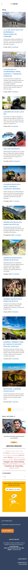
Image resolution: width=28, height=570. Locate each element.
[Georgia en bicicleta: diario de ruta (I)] (14, 288)
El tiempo (12, 453)
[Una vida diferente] (14, 138)
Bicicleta (12, 451)
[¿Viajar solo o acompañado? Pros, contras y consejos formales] (14, 59)
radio (5, 457)
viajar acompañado (19, 459)
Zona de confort (14, 468)
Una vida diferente (12, 149)
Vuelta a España (21, 463)
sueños (4, 459)
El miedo (6, 453)
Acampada (7, 451)
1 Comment (16, 201)
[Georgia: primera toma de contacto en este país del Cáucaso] (14, 328)
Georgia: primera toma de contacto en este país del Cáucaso (13, 344)
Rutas (10, 457)
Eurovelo (22, 453)
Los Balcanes (15, 455)
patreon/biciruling (23, 564)
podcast (21, 455)
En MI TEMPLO (7, 530)
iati (4, 455)
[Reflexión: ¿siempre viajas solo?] (14, 375)
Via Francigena (9, 459)
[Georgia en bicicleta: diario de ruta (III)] (14, 213)
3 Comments (14, 47)
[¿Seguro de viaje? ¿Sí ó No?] (14, 102)
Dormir (21, 451)
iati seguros (8, 455)
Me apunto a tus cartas (13, 489)
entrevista (17, 453)
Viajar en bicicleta (13, 462)
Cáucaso (17, 451)
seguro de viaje (20, 457)
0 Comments (14, 126)
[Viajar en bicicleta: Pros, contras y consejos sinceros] (14, 174)
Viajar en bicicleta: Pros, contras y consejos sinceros (12, 187)
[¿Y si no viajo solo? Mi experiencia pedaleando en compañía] (14, 20)
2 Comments (14, 91)
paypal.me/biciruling (14, 546)
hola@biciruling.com (22, 562)
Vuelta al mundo (13, 466)
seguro (14, 457)
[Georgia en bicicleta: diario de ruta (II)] (14, 247)
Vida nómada (13, 463)
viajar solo (5, 463)
